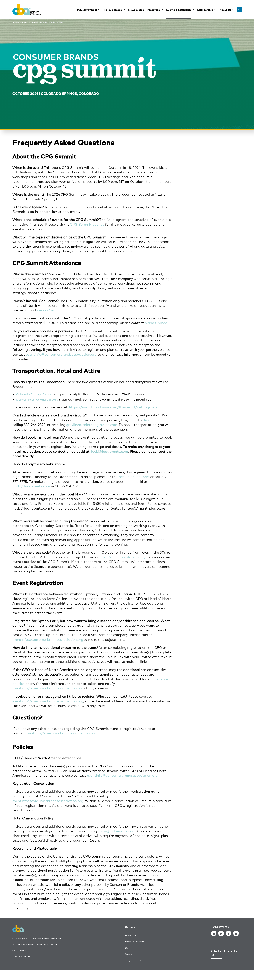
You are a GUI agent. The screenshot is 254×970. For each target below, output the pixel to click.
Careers (130, 927)
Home (15, 22)
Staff (127, 947)
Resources (153, 9)
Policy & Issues (113, 9)
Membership (205, 9)
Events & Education (178, 9)
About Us (225, 9)
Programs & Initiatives (136, 960)
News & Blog (136, 9)
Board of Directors (134, 941)
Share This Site (224, 950)
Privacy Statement (21, 956)
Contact (129, 954)
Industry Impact (87, 9)
